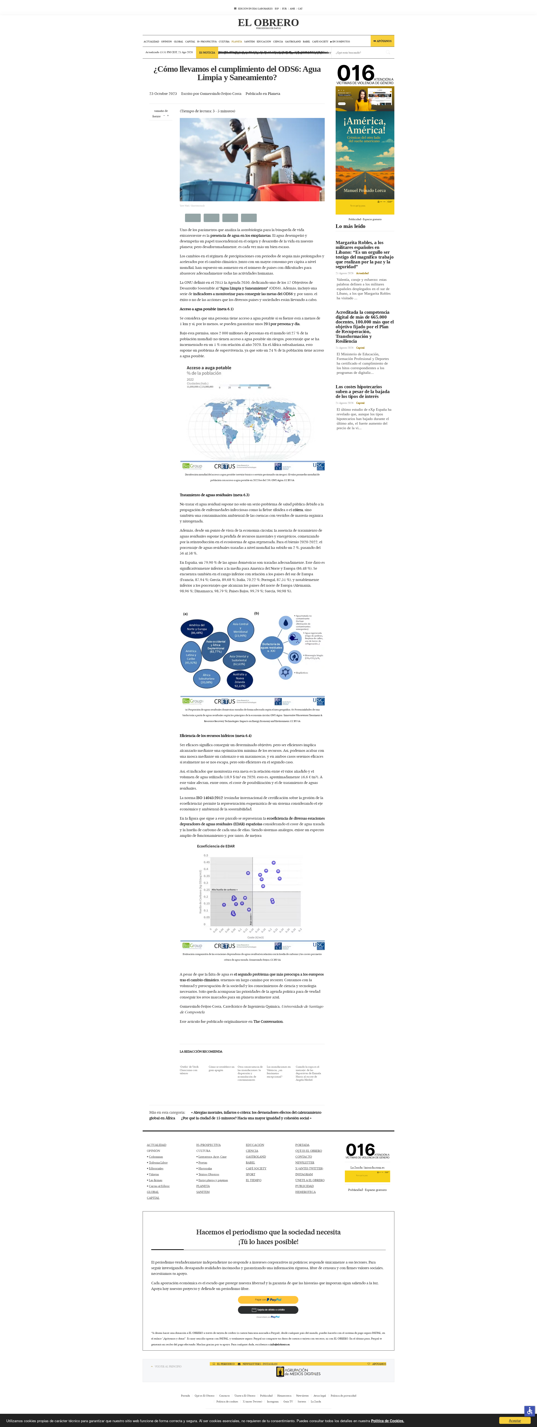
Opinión (166, 41)
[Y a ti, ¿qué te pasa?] (365, 207)
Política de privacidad (343, 1395)
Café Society (320, 41)
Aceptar (515, 1420)
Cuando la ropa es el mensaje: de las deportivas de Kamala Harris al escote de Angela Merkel (308, 1073)
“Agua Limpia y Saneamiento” (243, 288)
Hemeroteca (284, 1395)
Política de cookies (227, 1401)
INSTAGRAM (304, 1174)
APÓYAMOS (379, 1364)
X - (261, 1364)
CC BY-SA (289, 480)
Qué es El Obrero (204, 1395)
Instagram (273, 1401)
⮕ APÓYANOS (382, 41)
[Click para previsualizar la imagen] (252, 159)
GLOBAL (153, 1192)
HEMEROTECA (305, 1192)
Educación (264, 41)
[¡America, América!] (365, 155)
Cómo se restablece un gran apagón (222, 1068)
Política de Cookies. (387, 1420)
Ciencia (278, 41)
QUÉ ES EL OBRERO (308, 1150)
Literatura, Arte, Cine (212, 1156)
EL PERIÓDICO (225, 1364)
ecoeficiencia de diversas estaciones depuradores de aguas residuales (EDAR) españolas (252, 821)
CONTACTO (303, 1156)
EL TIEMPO (253, 1180)
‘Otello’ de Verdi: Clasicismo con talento (189, 1070)
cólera (298, 509)
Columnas (156, 1156)
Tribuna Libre (158, 1162)
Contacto (224, 1395)
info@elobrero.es (280, 1344)
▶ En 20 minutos (340, 41)
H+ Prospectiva (207, 41)
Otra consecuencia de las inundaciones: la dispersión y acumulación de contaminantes (250, 1073)
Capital (190, 41)
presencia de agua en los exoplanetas (240, 235)
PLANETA (203, 1186)
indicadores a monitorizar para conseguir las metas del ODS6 (243, 293)
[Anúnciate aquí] (365, 98)
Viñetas (154, 1174)
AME (292, 8)
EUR (284, 8)
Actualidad (151, 41)
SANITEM (203, 1192)
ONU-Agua (277, 480)
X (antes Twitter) (252, 1401)
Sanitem (249, 41)
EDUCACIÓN (255, 1145)
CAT (300, 8)
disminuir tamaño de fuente (164, 115)
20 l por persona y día (282, 323)
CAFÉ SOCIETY (256, 1168)
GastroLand (293, 41)
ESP (277, 8)
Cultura (224, 41)
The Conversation (268, 1021)
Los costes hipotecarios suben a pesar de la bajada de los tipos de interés (363, 391)
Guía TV (288, 1401)
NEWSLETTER (304, 1162)
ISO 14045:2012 (209, 797)
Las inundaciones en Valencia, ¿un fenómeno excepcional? (279, 1071)
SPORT (250, 1174)
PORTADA (302, 1145)
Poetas (202, 1162)
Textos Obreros (208, 1174)
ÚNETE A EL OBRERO (310, 1180)
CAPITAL (153, 1197)
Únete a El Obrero (245, 1395)
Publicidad (266, 1395)
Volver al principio (168, 1366)
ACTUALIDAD (156, 1145)
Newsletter (302, 1395)
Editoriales (156, 1168)
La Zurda (316, 1401)
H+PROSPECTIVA (208, 1145)
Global (178, 41)
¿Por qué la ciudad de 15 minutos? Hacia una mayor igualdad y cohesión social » (246, 1118)
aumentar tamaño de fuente (167, 115)
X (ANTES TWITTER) (309, 1168)
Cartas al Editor (159, 1186)
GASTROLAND (256, 1156)
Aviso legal (320, 1395)
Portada (185, 1395)
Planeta (237, 41)
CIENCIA (252, 1150)
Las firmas (155, 1180)
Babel (306, 41)
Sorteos (302, 1401)
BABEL (250, 1162)
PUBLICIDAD (304, 1186)
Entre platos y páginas (213, 1180)
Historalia (205, 1168)
